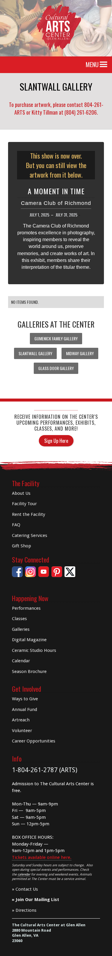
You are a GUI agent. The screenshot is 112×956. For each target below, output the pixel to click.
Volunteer (22, 730)
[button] (103, 64)
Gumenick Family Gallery (56, 338)
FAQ (16, 524)
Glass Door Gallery (56, 368)
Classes (19, 618)
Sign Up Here (56, 440)
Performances (26, 608)
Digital (29, 639)
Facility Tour (24, 503)
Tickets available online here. (41, 857)
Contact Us (27, 889)
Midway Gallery (80, 353)
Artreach (21, 720)
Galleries (21, 629)
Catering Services (29, 535)
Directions (26, 910)
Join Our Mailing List (37, 899)
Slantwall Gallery (35, 353)
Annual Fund (24, 709)
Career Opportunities (33, 741)
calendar (24, 874)
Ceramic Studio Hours (34, 650)
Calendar (21, 660)
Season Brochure (29, 671)
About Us (21, 493)
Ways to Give (25, 698)
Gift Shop (21, 546)
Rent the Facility (28, 514)
